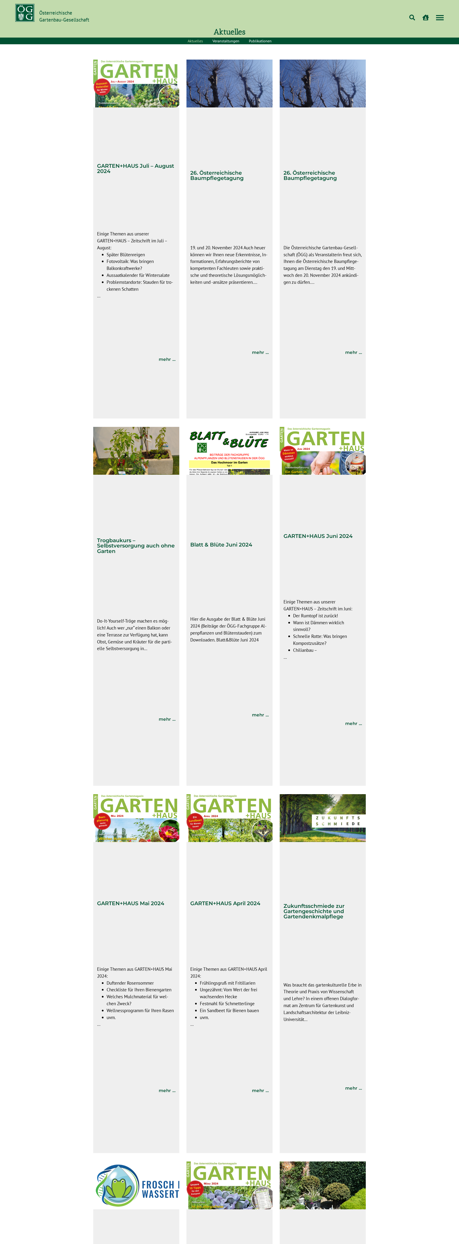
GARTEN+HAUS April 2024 (225, 903)
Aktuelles (195, 41)
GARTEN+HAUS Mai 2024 (130, 903)
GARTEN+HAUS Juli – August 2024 (135, 168)
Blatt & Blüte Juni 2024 (221, 544)
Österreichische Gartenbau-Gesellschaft (64, 16)
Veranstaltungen (226, 41)
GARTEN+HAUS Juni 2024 (318, 536)
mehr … (167, 359)
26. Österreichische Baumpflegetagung (217, 175)
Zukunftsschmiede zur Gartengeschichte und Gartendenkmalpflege (314, 911)
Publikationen (260, 41)
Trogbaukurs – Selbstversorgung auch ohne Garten (136, 545)
